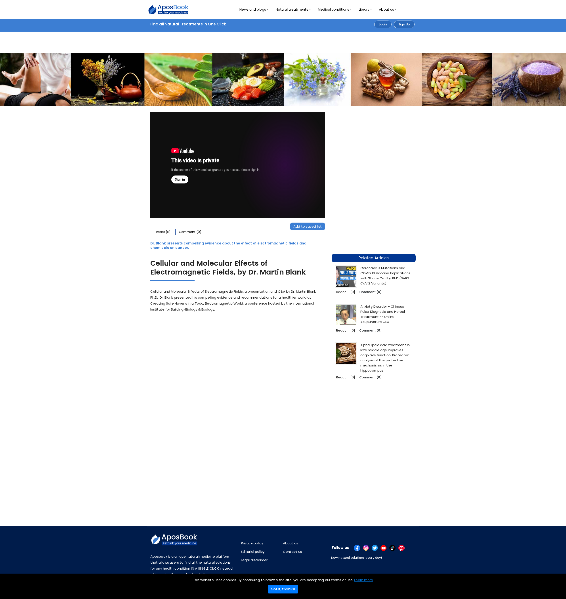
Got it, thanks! (283, 589)
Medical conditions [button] (333, 9)
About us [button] (386, 9)
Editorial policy (253, 551)
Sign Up (404, 24)
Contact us (292, 551)
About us (290, 543)
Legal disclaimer (254, 560)
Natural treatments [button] (292, 9)
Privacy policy (252, 543)
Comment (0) (190, 232)
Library (364, 9)
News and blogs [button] (252, 9)
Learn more (363, 580)
